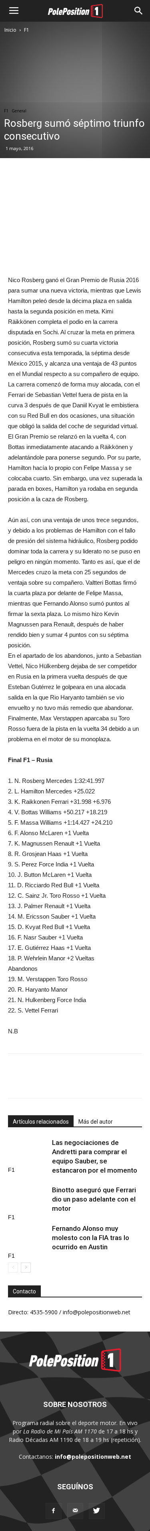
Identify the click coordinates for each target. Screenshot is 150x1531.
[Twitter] (97, 1511)
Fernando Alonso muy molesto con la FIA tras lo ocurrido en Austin (90, 1237)
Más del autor (95, 1121)
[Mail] (75, 1511)
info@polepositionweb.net (93, 1456)
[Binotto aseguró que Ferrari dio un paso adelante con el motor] (28, 1199)
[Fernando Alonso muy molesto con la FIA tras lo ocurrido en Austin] (28, 1238)
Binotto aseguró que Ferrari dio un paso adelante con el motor (94, 1199)
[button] (139, 11)
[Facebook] (54, 1511)
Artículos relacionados (41, 1121)
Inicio (10, 29)
